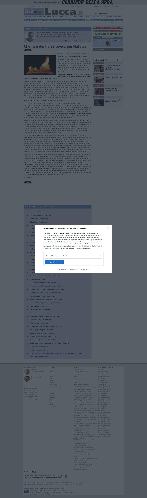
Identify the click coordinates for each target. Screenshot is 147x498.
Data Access (73, 269)
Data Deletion (62, 269)
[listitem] (73, 256)
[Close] (108, 229)
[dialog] (73, 249)
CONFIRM (54, 262)
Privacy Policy (84, 269)
